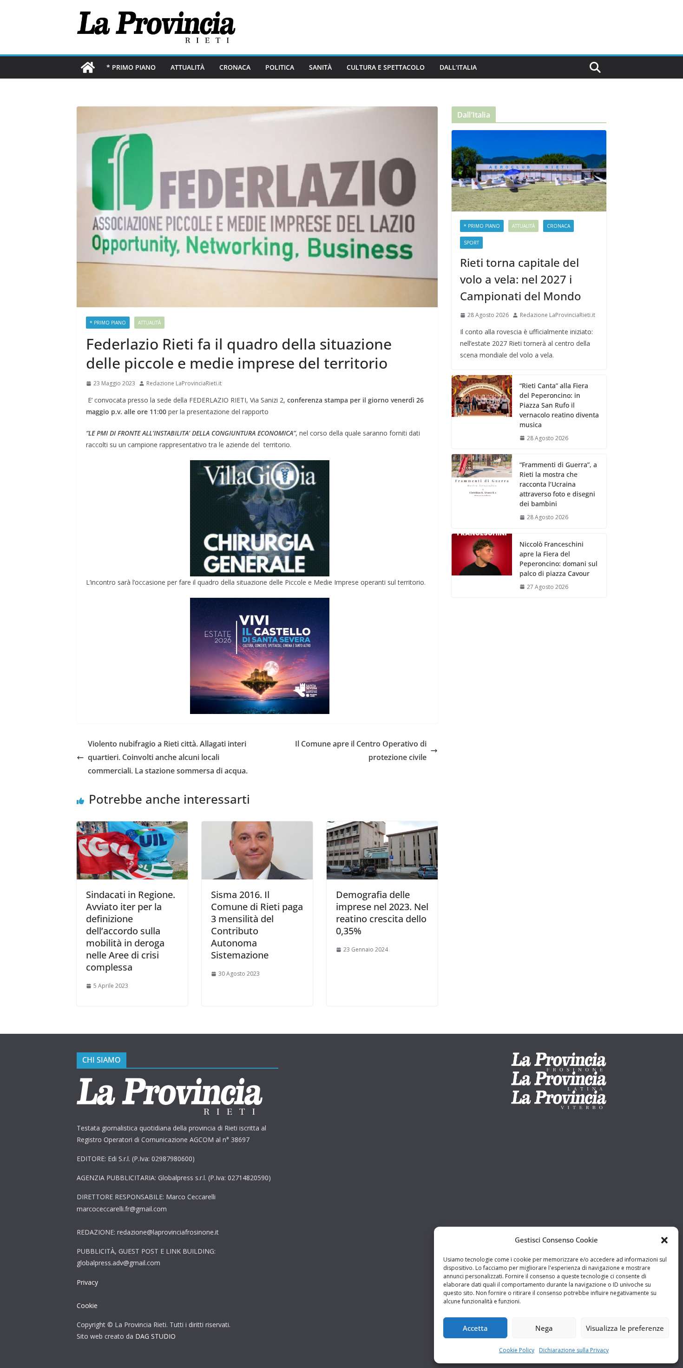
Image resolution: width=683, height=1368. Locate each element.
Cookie (87, 1305)
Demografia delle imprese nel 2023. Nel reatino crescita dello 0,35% (382, 912)
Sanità (320, 67)
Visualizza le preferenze (625, 1328)
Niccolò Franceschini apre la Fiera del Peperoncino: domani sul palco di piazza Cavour (558, 559)
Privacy (87, 1282)
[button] (664, 1240)
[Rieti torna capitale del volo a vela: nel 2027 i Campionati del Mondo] (529, 170)
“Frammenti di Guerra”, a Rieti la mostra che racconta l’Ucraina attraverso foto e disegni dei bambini (558, 484)
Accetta (475, 1328)
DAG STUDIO (155, 1336)
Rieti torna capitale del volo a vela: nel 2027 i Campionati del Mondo (520, 279)
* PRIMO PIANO (131, 67)
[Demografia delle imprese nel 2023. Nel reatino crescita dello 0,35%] (382, 828)
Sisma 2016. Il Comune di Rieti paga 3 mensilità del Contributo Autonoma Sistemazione (257, 924)
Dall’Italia (458, 67)
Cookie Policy (516, 1350)
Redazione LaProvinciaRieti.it (184, 383)
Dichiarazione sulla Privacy (574, 1350)
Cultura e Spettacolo (386, 67)
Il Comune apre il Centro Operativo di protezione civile (361, 750)
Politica (279, 67)
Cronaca (234, 67)
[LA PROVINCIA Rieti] (88, 67)
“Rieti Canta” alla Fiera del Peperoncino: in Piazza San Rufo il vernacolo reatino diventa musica (559, 405)
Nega (544, 1328)
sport (471, 242)
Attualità (187, 67)
